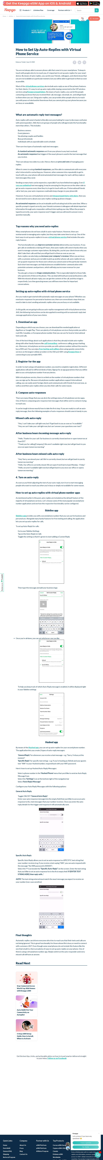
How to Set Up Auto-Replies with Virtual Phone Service (30, 16)
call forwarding (50, 343)
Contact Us (23, 1154)
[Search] (97, 10)
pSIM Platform (41, 1148)
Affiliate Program (42, 1151)
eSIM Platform (41, 1145)
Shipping (6, 1154)
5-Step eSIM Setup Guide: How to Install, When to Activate (25, 1036)
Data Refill (6, 1148)
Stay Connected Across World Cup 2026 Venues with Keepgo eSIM (26, 988)
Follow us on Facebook (56, 1058)
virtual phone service (58, 237)
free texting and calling (49, 349)
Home (4, 16)
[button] (98, 1155)
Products (26, 10)
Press (22, 1148)
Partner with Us (64, 10)
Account (95, 18)
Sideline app (21, 516)
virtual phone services (34, 86)
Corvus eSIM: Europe (60, 1145)
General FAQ (7, 1151)
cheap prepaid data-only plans (65, 196)
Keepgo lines (73, 352)
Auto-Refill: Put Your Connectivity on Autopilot (25, 1012)
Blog (21, 1151)
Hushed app (34, 747)
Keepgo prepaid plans (36, 92)
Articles (11, 16)
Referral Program (9, 1157)
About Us (23, 1145)
